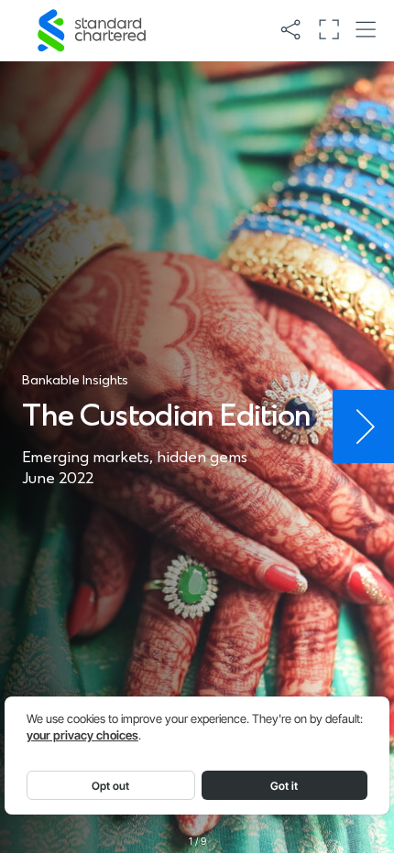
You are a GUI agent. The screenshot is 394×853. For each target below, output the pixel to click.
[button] (290, 30)
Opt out (110, 786)
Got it (284, 786)
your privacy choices (82, 735)
